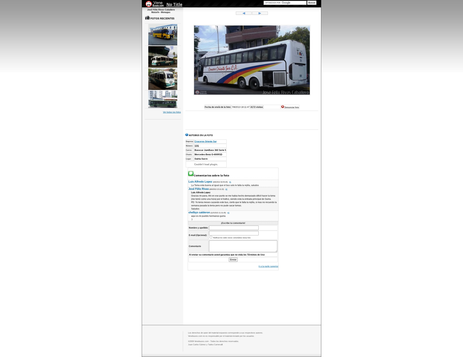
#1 (230, 182)
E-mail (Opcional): (198, 235)
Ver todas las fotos (172, 112)
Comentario (195, 246)
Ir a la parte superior (268, 266)
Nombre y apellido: (198, 228)
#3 (228, 213)
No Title (174, 4)
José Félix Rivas (198, 188)
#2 (226, 189)
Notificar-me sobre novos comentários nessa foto (231, 238)
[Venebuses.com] (156, 4)
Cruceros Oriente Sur (206, 141)
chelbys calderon (199, 212)
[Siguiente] (260, 14)
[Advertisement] (252, 120)
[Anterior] (244, 14)
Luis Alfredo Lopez (200, 181)
